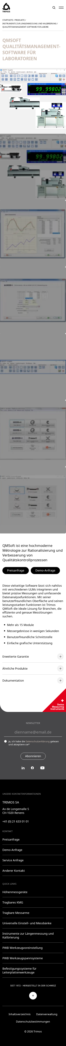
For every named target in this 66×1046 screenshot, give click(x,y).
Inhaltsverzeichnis (20, 1014)
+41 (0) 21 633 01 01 (15, 821)
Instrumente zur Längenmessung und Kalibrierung (29, 23)
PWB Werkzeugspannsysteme (22, 958)
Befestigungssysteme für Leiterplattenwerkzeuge (19, 970)
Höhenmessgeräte (14, 892)
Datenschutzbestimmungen (33, 1021)
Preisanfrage (15, 570)
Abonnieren (33, 756)
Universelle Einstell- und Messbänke (26, 923)
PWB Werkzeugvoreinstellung (22, 948)
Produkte (20, 20)
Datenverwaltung (46, 1014)
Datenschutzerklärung (38, 741)
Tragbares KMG (12, 902)
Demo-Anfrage (45, 570)
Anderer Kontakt (13, 870)
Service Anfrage (13, 860)
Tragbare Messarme (15, 913)
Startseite (7, 20)
